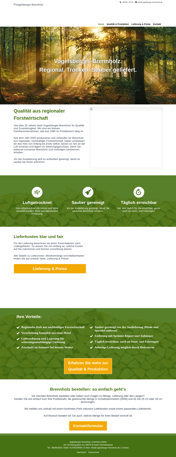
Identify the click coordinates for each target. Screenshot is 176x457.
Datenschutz (93, 452)
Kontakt (157, 24)
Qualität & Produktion (118, 24)
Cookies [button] (125, 448)
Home (101, 24)
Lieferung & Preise (140, 24)
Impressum (81, 452)
